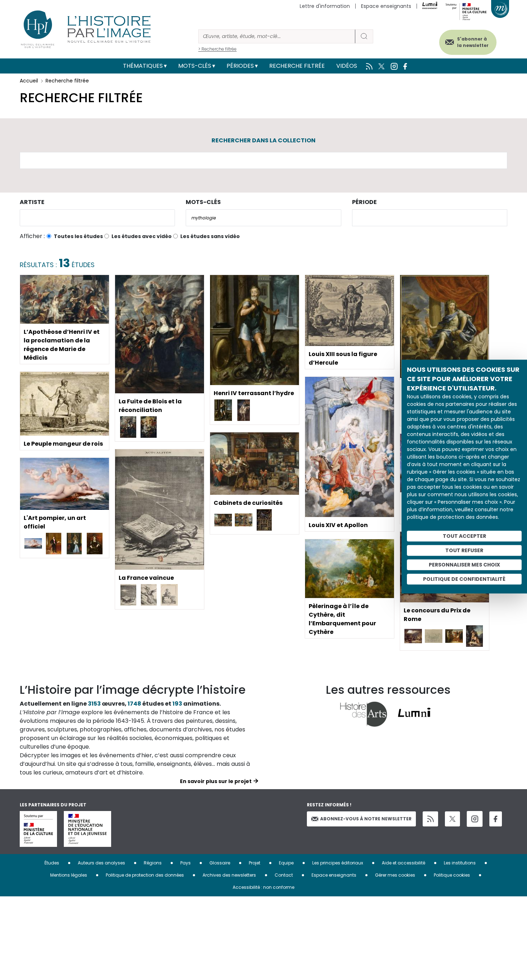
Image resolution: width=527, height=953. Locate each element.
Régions (153, 863)
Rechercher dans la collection (263, 140)
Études (51, 863)
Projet (254, 863)
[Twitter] (452, 818)
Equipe (286, 863)
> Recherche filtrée (217, 49)
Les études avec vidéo (141, 236)
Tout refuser (464, 550)
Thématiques (143, 66)
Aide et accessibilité (403, 863)
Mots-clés (194, 66)
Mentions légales (68, 875)
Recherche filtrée (297, 66)
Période (364, 202)
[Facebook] (495, 819)
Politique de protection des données (145, 875)
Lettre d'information (325, 6)
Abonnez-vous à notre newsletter (366, 819)
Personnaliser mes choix (464, 564)
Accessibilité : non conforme (263, 887)
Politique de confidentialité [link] (464, 579)
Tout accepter (464, 536)
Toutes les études (78, 236)
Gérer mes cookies (395, 875)
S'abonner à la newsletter (473, 42)
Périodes (240, 66)
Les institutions (460, 863)
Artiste (32, 202)
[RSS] (430, 819)
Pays (185, 863)
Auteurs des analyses (101, 863)
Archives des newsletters (229, 875)
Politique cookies (452, 875)
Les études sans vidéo (210, 236)
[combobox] (97, 217)
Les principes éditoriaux (337, 863)
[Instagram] (475, 819)
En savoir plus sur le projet (216, 781)
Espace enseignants (386, 6)
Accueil (29, 80)
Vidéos (346, 66)
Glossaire (219, 863)
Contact (284, 875)
